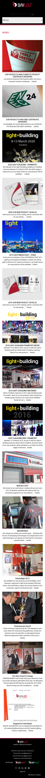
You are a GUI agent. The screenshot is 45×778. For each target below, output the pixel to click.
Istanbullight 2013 (23, 578)
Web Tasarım (32, 775)
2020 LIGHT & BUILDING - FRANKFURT (22, 165)
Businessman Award (22, 626)
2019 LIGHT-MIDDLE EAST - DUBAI (22, 255)
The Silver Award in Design (22, 676)
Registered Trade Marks (22, 724)
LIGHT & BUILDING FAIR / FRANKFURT (22, 438)
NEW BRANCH (22, 531)
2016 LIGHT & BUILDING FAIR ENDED (22, 391)
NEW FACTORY (22, 486)
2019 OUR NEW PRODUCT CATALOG (22, 303)
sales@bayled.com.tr (26, 753)
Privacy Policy (30, 750)
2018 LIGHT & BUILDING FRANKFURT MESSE (23, 345)
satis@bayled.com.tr (27, 756)
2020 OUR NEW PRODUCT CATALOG (22, 212)
